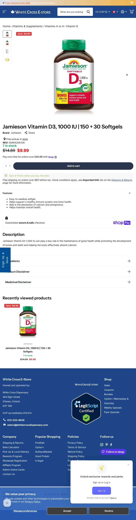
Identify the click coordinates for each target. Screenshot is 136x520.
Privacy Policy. (33, 501)
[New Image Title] (86, 384)
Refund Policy (75, 451)
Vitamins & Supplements (27, 26)
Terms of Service (77, 447)
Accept (67, 510)
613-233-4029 (15, 420)
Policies (73, 437)
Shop (107, 379)
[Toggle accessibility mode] (131, 3)
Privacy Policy (75, 442)
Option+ (39, 447)
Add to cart (73, 165)
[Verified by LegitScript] (86, 408)
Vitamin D (72, 26)
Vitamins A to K (54, 26)
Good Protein (42, 456)
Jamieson (16, 132)
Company (9, 437)
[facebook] (111, 444)
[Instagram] (101, 444)
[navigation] (7, 34)
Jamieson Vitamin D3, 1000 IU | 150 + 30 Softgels (27, 350)
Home (6, 26)
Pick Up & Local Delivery (16, 451)
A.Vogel (39, 460)
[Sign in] (124, 12)
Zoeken (88, 12)
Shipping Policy (76, 456)
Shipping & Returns (121, 180)
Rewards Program (12, 456)
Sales (107, 385)
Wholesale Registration (15, 460)
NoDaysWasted (43, 451)
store (25, 139)
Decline (109, 510)
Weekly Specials (113, 407)
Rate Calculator (11, 447)
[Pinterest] (106, 444)
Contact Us (9, 474)
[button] (11, 163)
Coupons (109, 389)
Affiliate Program (12, 465)
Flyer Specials (111, 412)
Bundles (108, 394)
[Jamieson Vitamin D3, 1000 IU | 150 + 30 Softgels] (28, 321)
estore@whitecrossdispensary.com (27, 424)
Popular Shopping (47, 437)
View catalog (4, 11)
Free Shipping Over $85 (17, 2)
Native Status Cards (14, 469)
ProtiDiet (39, 442)
